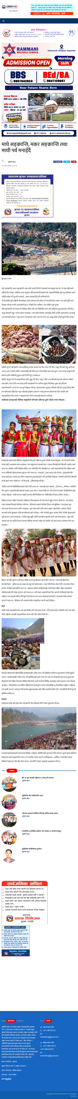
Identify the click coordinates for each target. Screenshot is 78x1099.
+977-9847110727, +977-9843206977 (48, 1047)
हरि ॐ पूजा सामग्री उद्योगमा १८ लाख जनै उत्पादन (38, 777)
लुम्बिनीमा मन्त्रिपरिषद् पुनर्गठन (32, 848)
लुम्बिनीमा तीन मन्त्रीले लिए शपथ (32, 795)
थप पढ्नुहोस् (6, 1079)
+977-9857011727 (49, 1030)
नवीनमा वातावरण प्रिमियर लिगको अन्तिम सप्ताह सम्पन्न (40, 813)
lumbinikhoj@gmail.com (49, 1037)
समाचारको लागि (48, 1027)
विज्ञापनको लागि (48, 1042)
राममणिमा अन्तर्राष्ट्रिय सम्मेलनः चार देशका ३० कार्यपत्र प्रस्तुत (41, 831)
